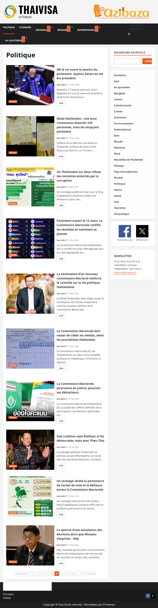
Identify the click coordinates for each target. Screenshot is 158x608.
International (86, 29)
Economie (25, 27)
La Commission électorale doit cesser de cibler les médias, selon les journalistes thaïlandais (30, 348)
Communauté (122, 105)
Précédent (21, 573)
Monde (118, 141)
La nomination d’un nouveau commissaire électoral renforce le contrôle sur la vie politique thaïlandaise (30, 294)
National (41, 29)
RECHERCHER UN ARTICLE (129, 52)
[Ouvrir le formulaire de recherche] (129, 34)
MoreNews (91, 604)
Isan (116, 135)
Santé (117, 196)
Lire (62, 103)
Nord (117, 153)
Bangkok (119, 93)
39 (83, 573)
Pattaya (119, 165)
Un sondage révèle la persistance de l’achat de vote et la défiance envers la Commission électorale (30, 496)
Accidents (120, 75)
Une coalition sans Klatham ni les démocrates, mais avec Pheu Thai (30, 450)
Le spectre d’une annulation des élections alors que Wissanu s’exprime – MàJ (30, 545)
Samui (118, 189)
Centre (118, 99)
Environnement (123, 123)
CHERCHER (148, 61)
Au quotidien (13, 40)
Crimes (118, 111)
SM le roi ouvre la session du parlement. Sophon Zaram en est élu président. (30, 85)
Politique (9, 27)
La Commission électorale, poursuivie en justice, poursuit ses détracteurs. (30, 401)
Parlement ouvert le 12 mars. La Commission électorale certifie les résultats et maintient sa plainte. (30, 238)
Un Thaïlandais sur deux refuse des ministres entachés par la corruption (30, 187)
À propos (8, 594)
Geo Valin (61, 84)
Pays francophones (125, 171)
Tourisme (119, 208)
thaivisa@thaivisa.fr (125, 272)
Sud (116, 202)
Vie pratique (121, 214)
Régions (62, 29)
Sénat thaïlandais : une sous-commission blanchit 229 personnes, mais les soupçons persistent (30, 136)
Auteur (7, 597)
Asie (116, 81)
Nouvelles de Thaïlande (128, 159)
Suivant (91, 573)
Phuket (118, 177)
